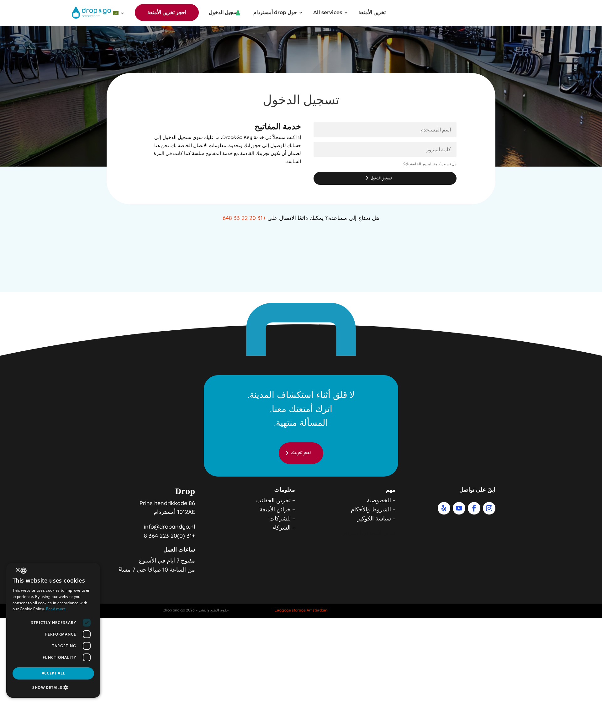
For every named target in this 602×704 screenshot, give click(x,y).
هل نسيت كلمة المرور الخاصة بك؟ (430, 164)
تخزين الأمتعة (372, 12)
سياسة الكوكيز (374, 518)
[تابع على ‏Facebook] (474, 508)
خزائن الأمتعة (275, 509)
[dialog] (53, 630)
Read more (56, 608)
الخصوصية (379, 500)
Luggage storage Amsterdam (301, 610)
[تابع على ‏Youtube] (459, 508)
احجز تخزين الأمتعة (166, 12)
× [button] (18, 570)
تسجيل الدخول (224, 12)
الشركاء (281, 527)
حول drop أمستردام (275, 12)
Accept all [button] (53, 673)
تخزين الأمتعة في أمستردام (369, 533)
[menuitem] (119, 14)
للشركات (280, 518)
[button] (53, 688)
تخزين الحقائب (273, 500)
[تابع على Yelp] (444, 508)
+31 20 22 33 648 (244, 217)
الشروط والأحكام (371, 509)
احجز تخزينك (301, 453)
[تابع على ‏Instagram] (489, 508)
